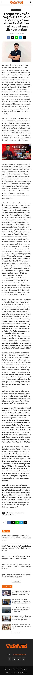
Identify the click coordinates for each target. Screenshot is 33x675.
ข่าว (10, 668)
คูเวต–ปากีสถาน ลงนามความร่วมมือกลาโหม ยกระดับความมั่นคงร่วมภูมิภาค (21, 626)
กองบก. (13, 33)
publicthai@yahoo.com (19, 654)
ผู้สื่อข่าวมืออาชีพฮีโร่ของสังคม (9, 515)
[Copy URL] (24, 37)
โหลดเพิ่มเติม (16, 581)
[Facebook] (8, 37)
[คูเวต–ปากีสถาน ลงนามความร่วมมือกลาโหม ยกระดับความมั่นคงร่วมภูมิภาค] (6, 627)
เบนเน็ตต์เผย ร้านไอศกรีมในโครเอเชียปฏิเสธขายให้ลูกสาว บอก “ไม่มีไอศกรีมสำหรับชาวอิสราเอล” (16, 548)
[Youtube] (23, 659)
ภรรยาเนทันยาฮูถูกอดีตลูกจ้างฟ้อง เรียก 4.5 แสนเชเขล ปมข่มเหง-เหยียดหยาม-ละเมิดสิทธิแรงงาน (16, 538)
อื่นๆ (22, 670)
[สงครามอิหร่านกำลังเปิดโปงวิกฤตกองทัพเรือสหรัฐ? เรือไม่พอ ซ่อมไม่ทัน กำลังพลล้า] (6, 610)
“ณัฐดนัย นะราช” (9, 512)
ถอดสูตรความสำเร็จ (19, 512)
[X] (12, 37)
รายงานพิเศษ (16, 668)
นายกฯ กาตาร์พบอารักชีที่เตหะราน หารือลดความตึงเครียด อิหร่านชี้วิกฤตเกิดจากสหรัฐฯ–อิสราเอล (16, 567)
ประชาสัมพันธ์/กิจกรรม (16, 9)
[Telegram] (20, 37)
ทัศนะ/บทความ (24, 668)
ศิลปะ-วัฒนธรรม (15, 670)
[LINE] (16, 37)
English (26, 670)
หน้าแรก (6, 668)
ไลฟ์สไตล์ (7, 670)
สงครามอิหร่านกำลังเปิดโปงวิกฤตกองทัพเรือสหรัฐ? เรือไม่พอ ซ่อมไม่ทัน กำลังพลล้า (21, 609)
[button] (3, 2)
